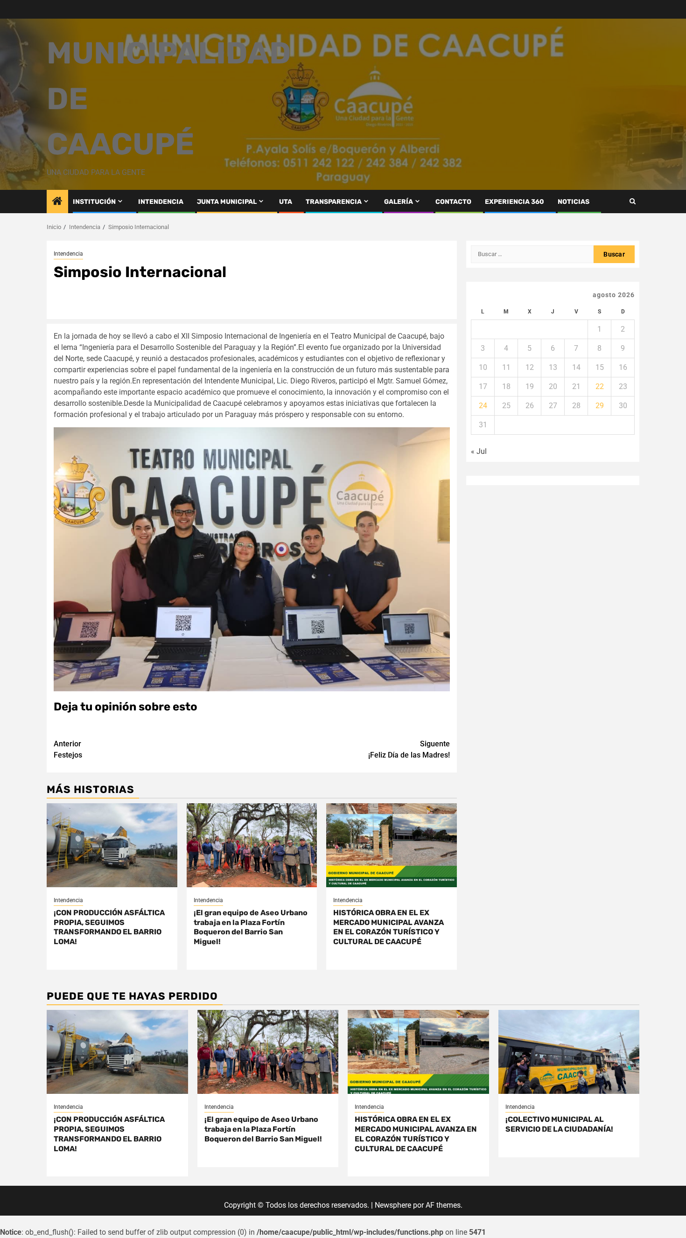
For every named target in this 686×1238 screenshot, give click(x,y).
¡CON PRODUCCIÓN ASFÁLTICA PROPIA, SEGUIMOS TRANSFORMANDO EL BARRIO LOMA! (109, 927)
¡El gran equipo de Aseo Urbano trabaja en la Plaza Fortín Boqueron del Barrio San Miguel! (251, 927)
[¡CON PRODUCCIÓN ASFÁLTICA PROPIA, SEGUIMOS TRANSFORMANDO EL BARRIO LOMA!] (112, 845)
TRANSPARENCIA (334, 202)
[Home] (57, 202)
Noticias (573, 202)
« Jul (479, 451)
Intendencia (68, 253)
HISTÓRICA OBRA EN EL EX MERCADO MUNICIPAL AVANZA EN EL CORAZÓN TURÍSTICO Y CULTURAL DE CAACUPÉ (388, 927)
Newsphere (393, 1205)
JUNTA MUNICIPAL (227, 202)
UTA (285, 202)
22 (599, 386)
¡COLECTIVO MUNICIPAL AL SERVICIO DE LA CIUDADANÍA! (559, 1124)
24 (483, 405)
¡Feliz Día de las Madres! (409, 749)
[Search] (632, 201)
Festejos (68, 749)
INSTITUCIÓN (94, 202)
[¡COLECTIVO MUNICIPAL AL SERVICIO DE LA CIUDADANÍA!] (569, 1052)
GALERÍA (398, 202)
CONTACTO (453, 202)
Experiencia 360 (514, 202)
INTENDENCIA (160, 202)
